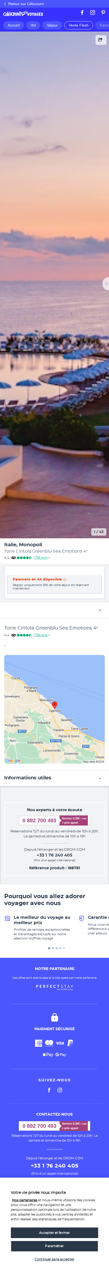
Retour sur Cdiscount (26, 4)
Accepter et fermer (54, 1232)
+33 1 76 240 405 (54, 855)
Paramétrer (54, 1246)
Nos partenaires (24, 1200)
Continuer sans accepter (54, 1259)
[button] (54, 610)
